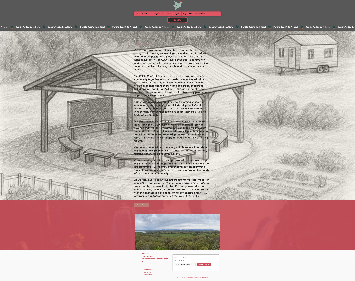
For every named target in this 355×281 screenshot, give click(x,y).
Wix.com (206, 277)
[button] (218, 21)
